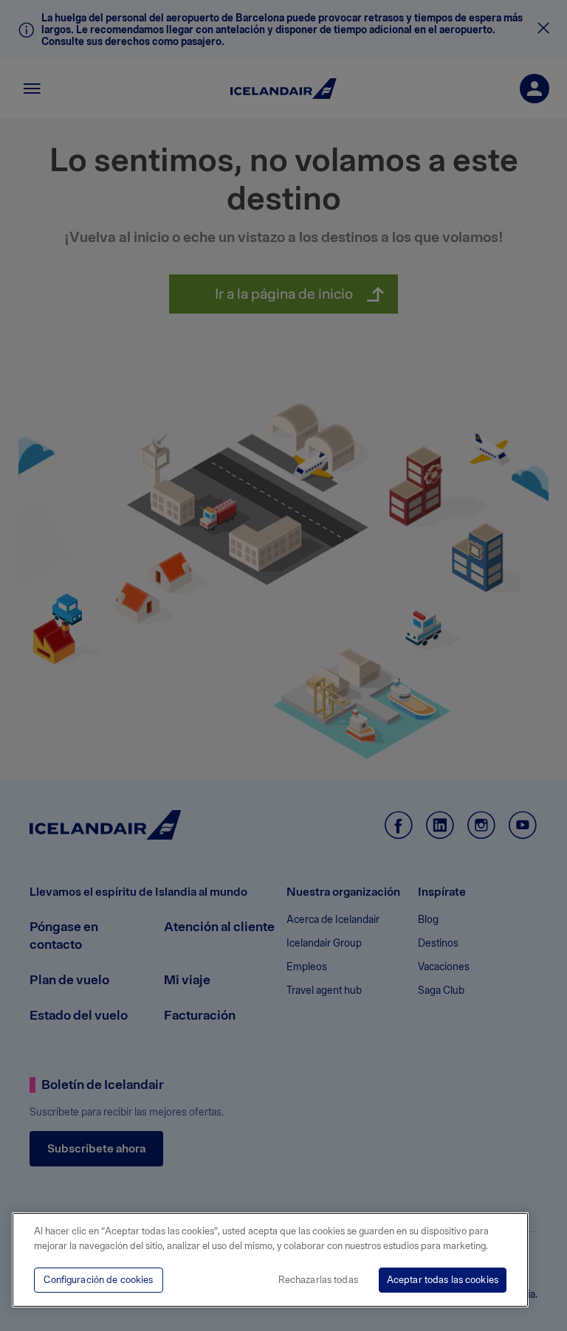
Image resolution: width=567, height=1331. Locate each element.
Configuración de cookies (98, 1279)
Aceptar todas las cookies (442, 1279)
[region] (270, 1259)
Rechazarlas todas (318, 1279)
